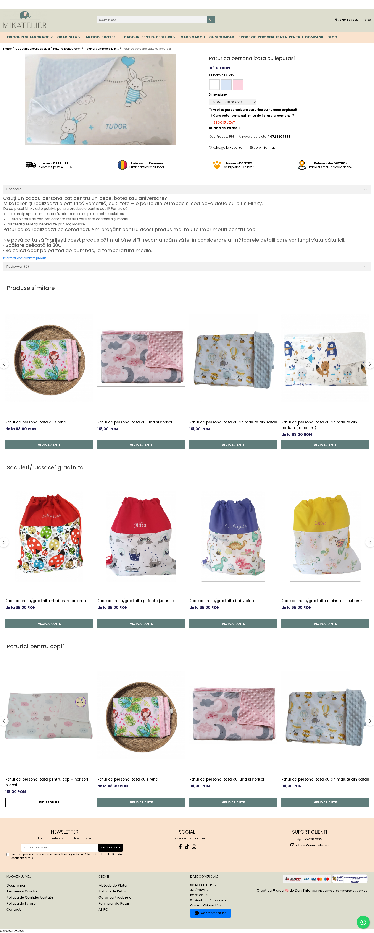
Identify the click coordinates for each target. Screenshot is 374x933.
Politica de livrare (21, 903)
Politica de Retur (112, 891)
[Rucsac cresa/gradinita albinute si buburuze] (325, 536)
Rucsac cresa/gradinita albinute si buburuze (323, 600)
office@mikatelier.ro (312, 845)
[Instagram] (194, 847)
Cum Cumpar (221, 37)
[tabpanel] (100, 100)
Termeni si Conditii (21, 891)
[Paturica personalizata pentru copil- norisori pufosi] (49, 715)
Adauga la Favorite (227, 147)
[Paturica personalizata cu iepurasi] (100, 100)
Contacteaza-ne (213, 913)
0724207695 (312, 839)
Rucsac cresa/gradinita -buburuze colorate (46, 600)
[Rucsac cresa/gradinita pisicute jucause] (141, 536)
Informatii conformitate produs (24, 258)
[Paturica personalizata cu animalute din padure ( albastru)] (325, 358)
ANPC (103, 909)
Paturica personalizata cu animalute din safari (233, 422)
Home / (9, 49)
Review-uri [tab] (17, 266)
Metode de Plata (112, 885)
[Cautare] (211, 19)
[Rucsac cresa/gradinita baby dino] (233, 536)
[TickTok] (187, 847)
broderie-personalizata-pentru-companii (280, 37)
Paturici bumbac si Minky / (103, 49)
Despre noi (15, 885)
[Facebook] (180, 847)
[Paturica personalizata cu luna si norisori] (141, 358)
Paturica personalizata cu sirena (35, 422)
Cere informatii (264, 147)
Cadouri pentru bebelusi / (33, 49)
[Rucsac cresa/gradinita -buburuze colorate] (49, 536)
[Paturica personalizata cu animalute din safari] (233, 358)
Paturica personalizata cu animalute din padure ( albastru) (319, 425)
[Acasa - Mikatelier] (25, 19)
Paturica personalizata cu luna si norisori (135, 422)
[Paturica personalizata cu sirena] (49, 358)
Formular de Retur (113, 903)
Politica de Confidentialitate (29, 897)
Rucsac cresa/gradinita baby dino (221, 600)
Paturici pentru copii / (68, 49)
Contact (13, 909)
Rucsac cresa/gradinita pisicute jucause (135, 600)
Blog (332, 37)
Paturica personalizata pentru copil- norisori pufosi (46, 782)
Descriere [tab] (14, 189)
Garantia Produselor (115, 897)
